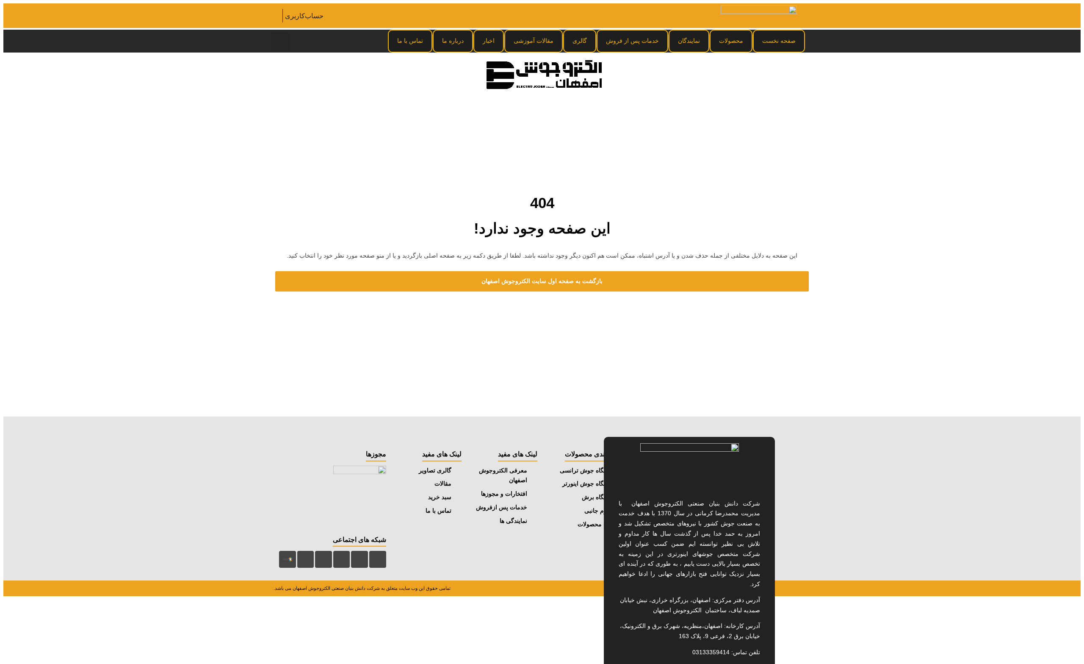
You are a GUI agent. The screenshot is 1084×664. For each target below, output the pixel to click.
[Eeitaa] (341, 559)
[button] (280, 41)
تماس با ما (410, 40)
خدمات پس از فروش (632, 40)
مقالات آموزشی (533, 40)
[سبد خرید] (276, 15)
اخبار (489, 40)
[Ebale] (323, 559)
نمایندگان (689, 40)
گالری (579, 40)
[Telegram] (359, 559)
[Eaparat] (305, 559)
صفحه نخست (779, 40)
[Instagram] (377, 559)
